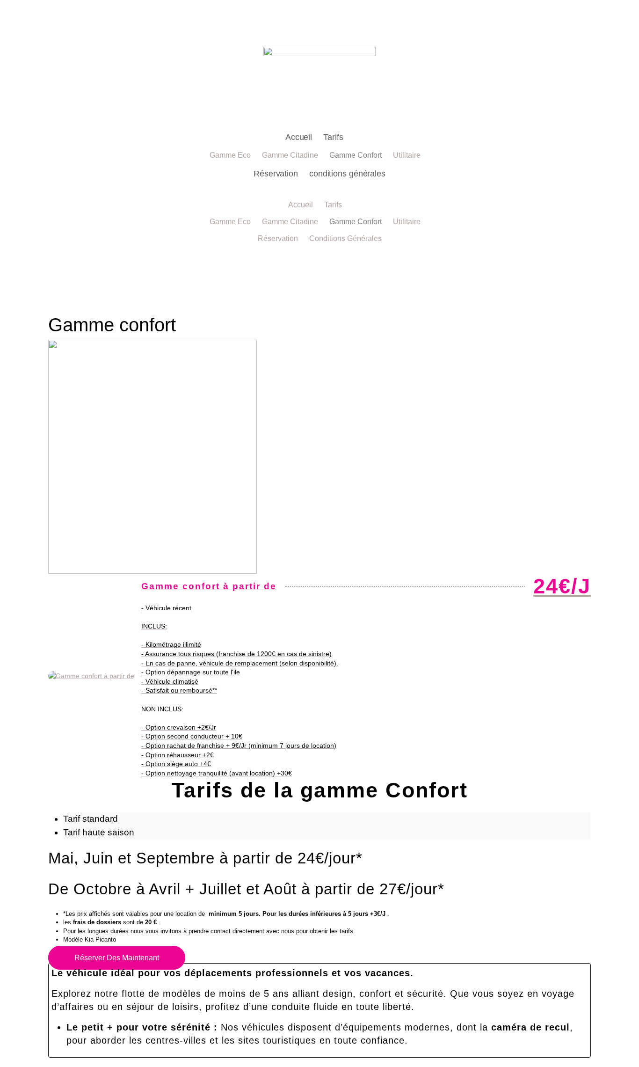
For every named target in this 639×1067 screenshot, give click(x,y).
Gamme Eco (230, 155)
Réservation (276, 173)
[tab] (327, 819)
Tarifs (333, 137)
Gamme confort (355, 155)
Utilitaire (407, 155)
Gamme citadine (290, 155)
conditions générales (347, 173)
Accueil (298, 137)
